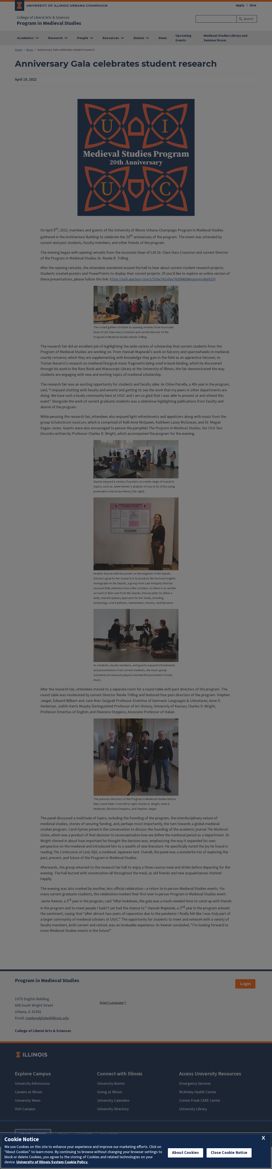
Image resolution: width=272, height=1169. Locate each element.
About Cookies (185, 1153)
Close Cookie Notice (229, 1153)
